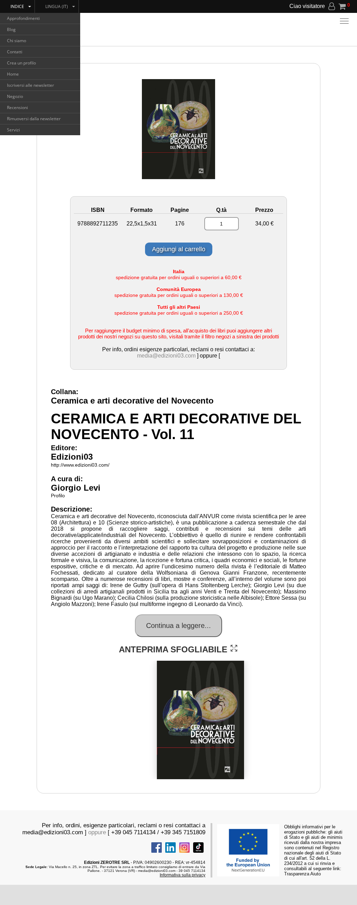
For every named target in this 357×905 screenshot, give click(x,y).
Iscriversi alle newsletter (30, 85)
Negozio (15, 96)
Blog (11, 29)
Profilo (58, 495)
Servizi (13, 130)
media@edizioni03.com (166, 356)
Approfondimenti (23, 18)
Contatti (14, 52)
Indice (17, 6)
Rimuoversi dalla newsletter (34, 119)
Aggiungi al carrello (178, 249)
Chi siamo (16, 41)
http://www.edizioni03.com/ (80, 465)
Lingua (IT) (56, 6)
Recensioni (17, 107)
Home (13, 74)
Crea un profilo (21, 63)
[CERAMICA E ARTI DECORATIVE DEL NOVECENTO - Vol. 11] (234, 648)
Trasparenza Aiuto (302, 873)
